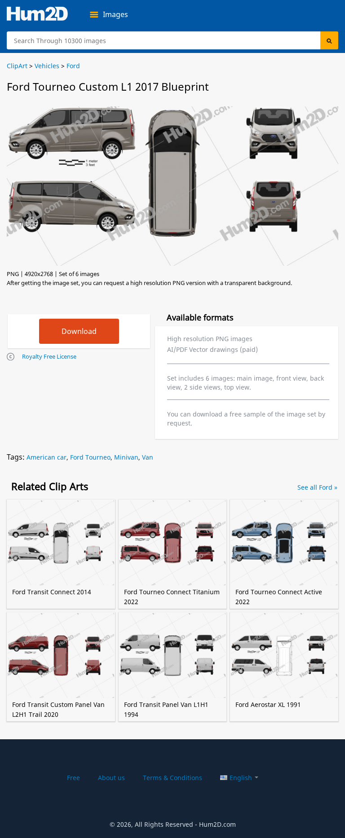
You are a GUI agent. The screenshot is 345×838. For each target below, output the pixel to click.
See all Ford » (317, 487)
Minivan (126, 457)
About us (111, 777)
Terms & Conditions (172, 777)
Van (147, 457)
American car (46, 457)
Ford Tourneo (90, 457)
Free (73, 777)
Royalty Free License (49, 356)
